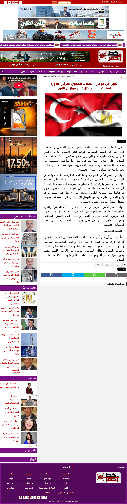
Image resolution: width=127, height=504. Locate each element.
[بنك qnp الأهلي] (63, 11)
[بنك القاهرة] (18, 97)
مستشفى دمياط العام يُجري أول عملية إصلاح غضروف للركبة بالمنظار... (37, 45)
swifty (23, 446)
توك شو (120, 77)
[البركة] (63, 35)
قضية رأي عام (31, 446)
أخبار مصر (117, 265)
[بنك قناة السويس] (18, 192)
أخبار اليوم (107, 265)
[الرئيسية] (124, 72)
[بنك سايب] (18, 155)
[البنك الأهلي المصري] (63, 23)
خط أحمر (97, 265)
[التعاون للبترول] (18, 117)
